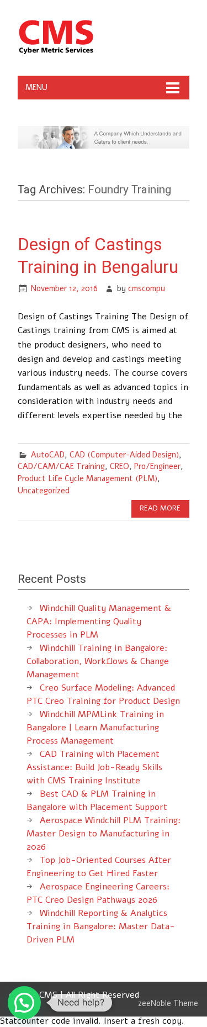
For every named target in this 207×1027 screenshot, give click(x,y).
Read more (160, 508)
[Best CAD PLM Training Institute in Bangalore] (56, 54)
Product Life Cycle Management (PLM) (87, 478)
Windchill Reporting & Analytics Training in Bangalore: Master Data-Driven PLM (100, 926)
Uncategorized (44, 490)
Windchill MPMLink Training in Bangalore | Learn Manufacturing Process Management (95, 727)
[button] (24, 1002)
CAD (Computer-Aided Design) (124, 454)
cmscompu (146, 288)
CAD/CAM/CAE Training (61, 466)
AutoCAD (48, 454)
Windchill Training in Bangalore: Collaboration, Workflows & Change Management (97, 661)
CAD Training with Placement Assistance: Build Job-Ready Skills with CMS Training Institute (94, 767)
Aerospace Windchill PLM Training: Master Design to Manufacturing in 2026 (103, 833)
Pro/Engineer (157, 466)
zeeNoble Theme (168, 1003)
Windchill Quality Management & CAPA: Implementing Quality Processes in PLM (98, 621)
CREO (119, 466)
